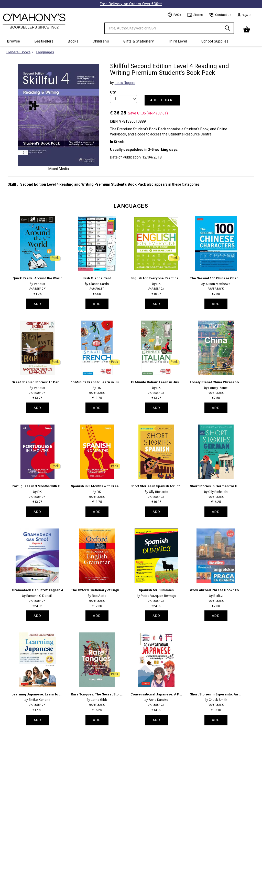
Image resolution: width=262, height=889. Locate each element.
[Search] (227, 29)
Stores (198, 15)
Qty (113, 89)
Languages (131, 206)
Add (37, 304)
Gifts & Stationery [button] (138, 41)
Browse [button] (13, 41)
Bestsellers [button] (44, 41)
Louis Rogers (125, 83)
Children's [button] (101, 41)
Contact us (223, 15)
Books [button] (73, 41)
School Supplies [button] (214, 41)
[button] (247, 29)
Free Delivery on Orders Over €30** (131, 4)
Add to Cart (162, 100)
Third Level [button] (177, 41)
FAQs (177, 15)
